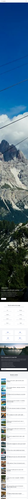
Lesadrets (3, 1)
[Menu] (26, 1)
